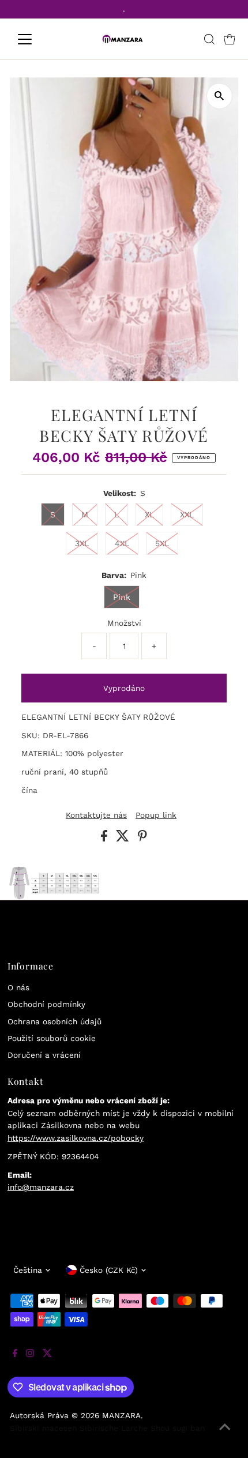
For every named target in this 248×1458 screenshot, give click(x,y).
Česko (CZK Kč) (109, 1270)
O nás (18, 987)
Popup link (156, 815)
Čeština (27, 1270)
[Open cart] (229, 39)
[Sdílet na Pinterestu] (142, 838)
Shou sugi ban (178, 1428)
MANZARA (121, 1415)
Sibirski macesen (43, 1428)
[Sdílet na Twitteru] (124, 838)
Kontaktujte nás (96, 815)
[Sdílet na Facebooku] (105, 838)
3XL (82, 543)
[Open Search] (209, 39)
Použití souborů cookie (51, 1038)
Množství (124, 622)
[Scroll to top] (224, 1434)
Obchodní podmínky (46, 1004)
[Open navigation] (37, 39)
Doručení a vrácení (44, 1054)
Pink (121, 597)
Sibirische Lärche (114, 1428)
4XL (122, 543)
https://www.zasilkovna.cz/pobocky (75, 1138)
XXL (187, 514)
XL (149, 514)
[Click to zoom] (219, 96)
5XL (162, 543)
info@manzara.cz (40, 1187)
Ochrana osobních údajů (54, 1021)
